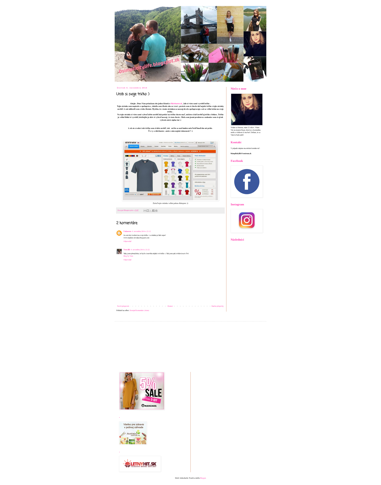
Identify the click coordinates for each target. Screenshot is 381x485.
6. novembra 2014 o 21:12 (141, 231)
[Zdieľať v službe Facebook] (153, 210)
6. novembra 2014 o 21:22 (140, 249)
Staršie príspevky (217, 306)
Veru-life (127, 249)
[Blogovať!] (147, 210)
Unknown (127, 231)
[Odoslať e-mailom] (144, 210)
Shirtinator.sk (176, 103)
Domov (170, 306)
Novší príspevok (123, 306)
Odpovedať (127, 241)
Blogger (203, 478)
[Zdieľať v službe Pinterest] (156, 210)
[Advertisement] (190, 346)
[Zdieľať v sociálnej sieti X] (150, 210)
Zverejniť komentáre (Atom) (139, 310)
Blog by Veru (128, 256)
